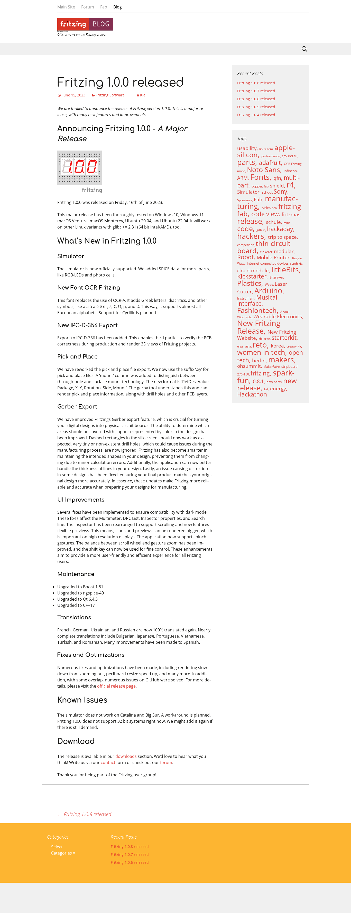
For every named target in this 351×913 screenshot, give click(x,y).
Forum (87, 7)
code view (265, 214)
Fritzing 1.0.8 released (84, 814)
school (267, 192)
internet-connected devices (268, 263)
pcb (274, 208)
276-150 (243, 374)
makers (281, 359)
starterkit (284, 338)
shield (277, 185)
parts (246, 162)
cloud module (253, 270)
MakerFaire (271, 366)
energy (278, 388)
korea (277, 345)
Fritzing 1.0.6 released (256, 98)
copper (257, 186)
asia (248, 346)
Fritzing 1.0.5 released (256, 106)
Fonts (260, 177)
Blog (117, 7)
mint (286, 223)
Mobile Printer (273, 257)
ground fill (289, 156)
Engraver (276, 277)
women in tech (261, 352)
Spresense (244, 200)
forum (166, 762)
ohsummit (249, 366)
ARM (242, 178)
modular (284, 251)
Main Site (66, 7)
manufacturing (267, 202)
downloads (126, 756)
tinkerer (266, 252)
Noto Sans (263, 169)
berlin (259, 360)
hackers (250, 236)
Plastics (249, 283)
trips (240, 346)
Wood (269, 284)
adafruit (270, 163)
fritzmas (291, 214)
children (264, 338)
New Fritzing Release (258, 327)
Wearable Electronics (277, 316)
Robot (245, 257)
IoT (266, 389)
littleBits (285, 269)
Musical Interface (257, 300)
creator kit (294, 346)
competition (245, 245)
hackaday (280, 229)
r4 (290, 185)
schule (273, 222)
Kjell (143, 95)
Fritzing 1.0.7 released (256, 90)
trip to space (282, 237)
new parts (274, 382)
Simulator (248, 191)
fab (266, 186)
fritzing (260, 373)
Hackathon (252, 394)
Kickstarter (251, 276)
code (245, 228)
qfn (277, 178)
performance (270, 156)
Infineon (290, 170)
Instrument (246, 298)
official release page (116, 686)
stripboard (289, 366)
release (249, 221)
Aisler (266, 207)
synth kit (296, 263)
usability (247, 148)
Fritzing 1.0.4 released (256, 114)
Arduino (268, 290)
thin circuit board (264, 247)
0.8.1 (258, 381)
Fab (103, 7)
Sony (280, 191)
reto (260, 345)
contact (108, 762)
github (260, 230)
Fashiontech (257, 310)
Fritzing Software (111, 95)
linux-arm (266, 149)
